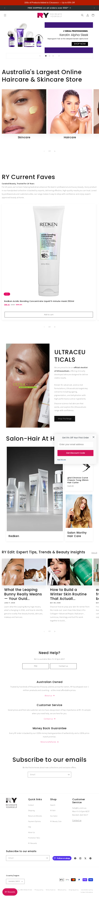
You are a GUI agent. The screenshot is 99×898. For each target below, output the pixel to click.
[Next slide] (59, 56)
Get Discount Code (75, 453)
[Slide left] (44, 151)
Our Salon (53, 816)
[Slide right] (54, 151)
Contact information (87, 892)
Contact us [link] (48, 719)
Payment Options (34, 821)
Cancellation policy (87, 890)
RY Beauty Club (55, 821)
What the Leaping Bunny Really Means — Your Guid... (23, 594)
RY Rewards (32, 843)
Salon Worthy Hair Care (77, 534)
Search (52, 805)
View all (94, 553)
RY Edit (52, 810)
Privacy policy (39, 890)
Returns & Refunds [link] (48, 742)
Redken (13, 536)
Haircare (70, 137)
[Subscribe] (68, 774)
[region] (49, 2)
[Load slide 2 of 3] (49, 56)
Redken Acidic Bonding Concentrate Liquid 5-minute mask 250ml (39, 301)
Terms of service (50, 890)
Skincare (24, 137)
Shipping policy (74, 890)
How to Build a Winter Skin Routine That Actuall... (68, 594)
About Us (31, 832)
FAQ (35, 666)
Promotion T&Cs (34, 838)
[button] (5, 15)
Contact (31, 805)
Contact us (63, 666)
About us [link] (48, 695)
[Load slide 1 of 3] (46, 56)
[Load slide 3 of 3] (53, 56)
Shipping (31, 810)
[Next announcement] (94, 8)
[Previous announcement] (4, 8)
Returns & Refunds (35, 816)
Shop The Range (64, 418)
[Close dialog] (93, 437)
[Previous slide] (40, 56)
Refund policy (62, 890)
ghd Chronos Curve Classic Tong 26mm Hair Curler (77, 480)
